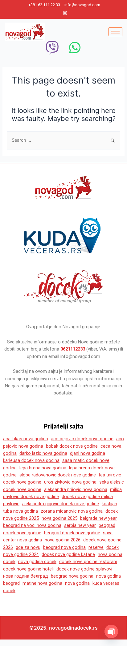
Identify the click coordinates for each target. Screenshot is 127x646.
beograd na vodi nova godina (32, 525)
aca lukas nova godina (25, 438)
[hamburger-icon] (115, 31)
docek (9, 590)
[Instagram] (65, 13)
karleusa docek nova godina (31, 460)
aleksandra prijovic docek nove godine (60, 503)
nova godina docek (37, 561)
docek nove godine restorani (88, 561)
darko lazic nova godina (43, 453)
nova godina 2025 (59, 518)
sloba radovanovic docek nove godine (57, 475)
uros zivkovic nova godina (70, 482)
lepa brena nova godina (42, 468)
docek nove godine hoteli (28, 569)
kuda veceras (105, 583)
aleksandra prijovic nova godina (75, 489)
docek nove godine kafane (68, 554)
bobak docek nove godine (72, 446)
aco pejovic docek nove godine (82, 438)
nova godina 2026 (62, 540)
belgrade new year (98, 518)
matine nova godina (42, 583)
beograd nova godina (64, 547)
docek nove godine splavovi (84, 569)
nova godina (77, 583)
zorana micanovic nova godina (72, 511)
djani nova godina (87, 453)
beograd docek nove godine (72, 533)
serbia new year (80, 525)
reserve (96, 547)
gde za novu (28, 547)
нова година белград (25, 576)
